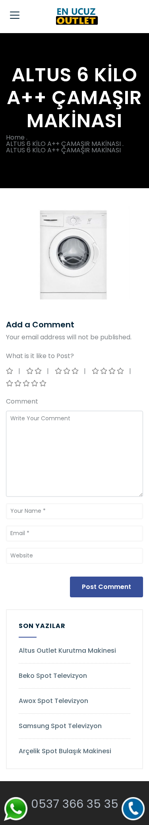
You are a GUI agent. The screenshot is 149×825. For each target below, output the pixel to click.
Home (15, 137)
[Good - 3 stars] (67, 371)
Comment (22, 401)
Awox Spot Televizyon (53, 700)
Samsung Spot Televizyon (60, 725)
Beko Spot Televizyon (53, 675)
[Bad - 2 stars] (34, 371)
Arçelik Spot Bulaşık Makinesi (65, 751)
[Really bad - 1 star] (10, 371)
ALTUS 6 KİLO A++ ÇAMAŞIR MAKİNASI (63, 143)
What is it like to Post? (40, 355)
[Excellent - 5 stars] (27, 383)
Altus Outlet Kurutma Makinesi (67, 650)
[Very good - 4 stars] (108, 371)
